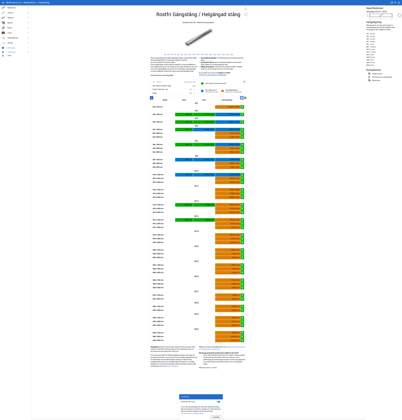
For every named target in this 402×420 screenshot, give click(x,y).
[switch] (194, 86)
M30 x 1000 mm (158, 306)
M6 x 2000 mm (158, 148)
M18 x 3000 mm (158, 242)
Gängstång (44, 2)
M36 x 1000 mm (158, 333)
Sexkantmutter (231, 347)
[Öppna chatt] (392, 2)
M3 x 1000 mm (158, 114)
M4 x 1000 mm (158, 122)
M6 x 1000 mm (158, 144)
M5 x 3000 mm (158, 137)
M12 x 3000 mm (158, 197)
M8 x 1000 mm (158, 159)
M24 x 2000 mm (158, 284)
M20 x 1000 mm (158, 250)
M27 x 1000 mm (158, 295)
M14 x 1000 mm (158, 205)
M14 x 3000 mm (158, 212)
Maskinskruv (30, 2)
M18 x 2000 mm (158, 238)
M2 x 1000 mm (158, 107)
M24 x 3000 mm (158, 287)
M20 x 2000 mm (158, 254)
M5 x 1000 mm (158, 129)
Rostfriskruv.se (13, 2)
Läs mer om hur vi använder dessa (192, 413)
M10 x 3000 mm (158, 182)
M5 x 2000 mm (158, 133)
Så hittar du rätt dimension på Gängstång (212, 75)
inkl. (211, 367)
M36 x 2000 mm (158, 336)
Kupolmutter (216, 349)
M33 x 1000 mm (158, 318)
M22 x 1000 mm (158, 265)
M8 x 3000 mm (158, 167)
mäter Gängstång (172, 366)
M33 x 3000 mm (158, 325)
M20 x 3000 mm (158, 257)
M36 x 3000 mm (158, 340)
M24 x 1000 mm (158, 280)
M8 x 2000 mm (158, 163)
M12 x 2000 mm (158, 193)
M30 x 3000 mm (158, 310)
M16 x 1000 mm (158, 220)
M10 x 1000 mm (158, 174)
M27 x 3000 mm (158, 299)
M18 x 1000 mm (158, 235)
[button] (27, 7)
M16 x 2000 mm (158, 223)
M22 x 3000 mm (158, 272)
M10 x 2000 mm (158, 178)
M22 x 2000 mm (158, 269)
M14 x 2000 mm (158, 208)
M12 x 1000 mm (158, 190)
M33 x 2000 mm (158, 321)
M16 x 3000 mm (158, 227)
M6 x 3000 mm (158, 152)
